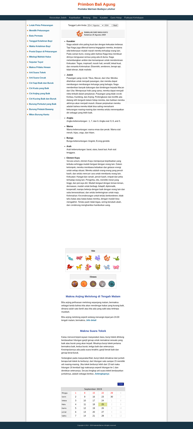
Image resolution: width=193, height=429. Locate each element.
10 (85, 400)
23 (102, 397)
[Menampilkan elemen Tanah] (93, 286)
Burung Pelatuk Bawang (41, 109)
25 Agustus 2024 (99, 35)
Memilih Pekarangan (39, 30)
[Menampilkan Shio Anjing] (107, 270)
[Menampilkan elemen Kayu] (74, 286)
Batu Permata (36, 36)
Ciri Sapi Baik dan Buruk (41, 83)
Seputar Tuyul (36, 62)
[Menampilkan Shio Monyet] (88, 270)
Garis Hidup (116, 18)
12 (85, 408)
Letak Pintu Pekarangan (41, 25)
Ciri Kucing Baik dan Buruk (42, 99)
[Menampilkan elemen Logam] (102, 286)
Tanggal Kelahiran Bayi (40, 41)
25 (102, 404)
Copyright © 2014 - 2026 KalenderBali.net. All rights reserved (96, 425)
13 (85, 412)
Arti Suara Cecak (37, 78)
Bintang (86, 18)
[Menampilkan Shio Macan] (88, 260)
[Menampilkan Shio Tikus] (70, 260)
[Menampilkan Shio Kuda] (70, 270)
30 (112, 397)
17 (94, 400)
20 (94, 412)
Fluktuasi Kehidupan (134, 18)
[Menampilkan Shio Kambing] (79, 270)
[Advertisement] (74, 13)
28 (102, 416)
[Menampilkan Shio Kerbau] (79, 260)
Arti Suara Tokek (37, 72)
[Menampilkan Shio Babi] (116, 270)
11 (85, 404)
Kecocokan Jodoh (58, 18)
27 (102, 412)
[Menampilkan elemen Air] (111, 286)
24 (102, 400)
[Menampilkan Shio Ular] (116, 260)
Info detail (91, 320)
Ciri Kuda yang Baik (39, 88)
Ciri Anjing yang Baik (39, 93)
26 (102, 408)
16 (94, 397)
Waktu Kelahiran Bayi (39, 46)
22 (102, 393)
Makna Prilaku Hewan (40, 67)
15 (94, 393)
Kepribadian (74, 18)
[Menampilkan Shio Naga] (107, 260)
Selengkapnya (102, 374)
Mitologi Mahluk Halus (40, 57)
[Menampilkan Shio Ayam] (97, 270)
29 (112, 393)
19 (94, 408)
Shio (95, 18)
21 (94, 416)
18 (94, 404)
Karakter (104, 18)
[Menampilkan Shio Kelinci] (97, 260)
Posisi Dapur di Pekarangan (43, 51)
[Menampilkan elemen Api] (84, 286)
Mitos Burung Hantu (39, 114)
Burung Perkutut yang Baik (42, 104)
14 (85, 416)
